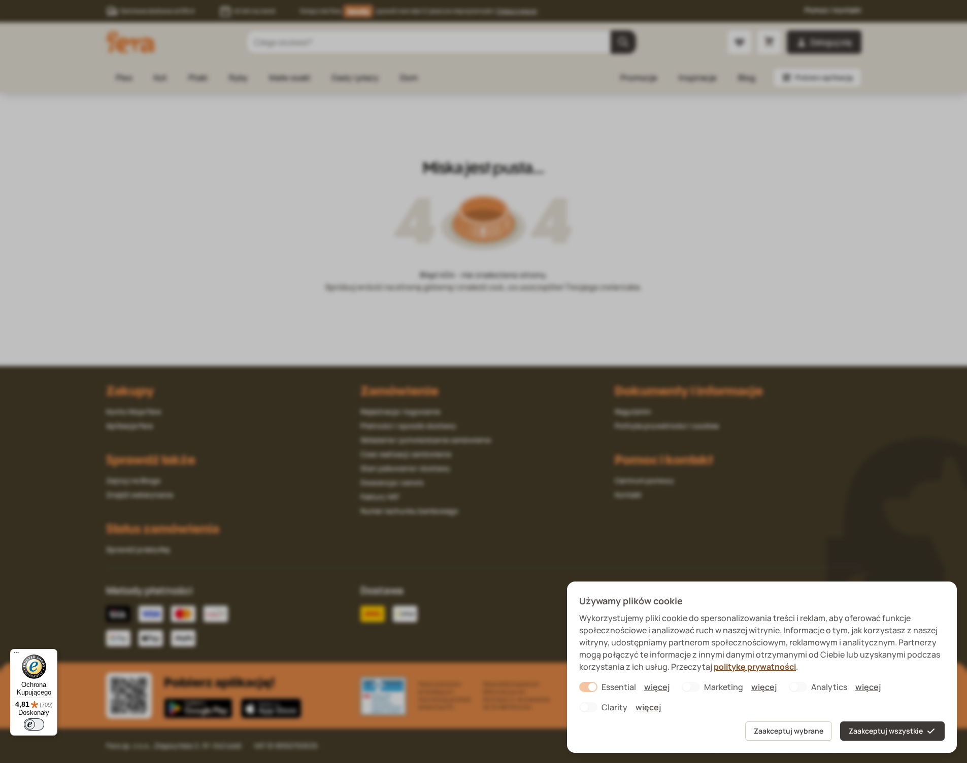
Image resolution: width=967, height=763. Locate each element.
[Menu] (16, 655)
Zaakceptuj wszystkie (886, 731)
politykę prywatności (755, 666)
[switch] (34, 724)
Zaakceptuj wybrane (788, 731)
